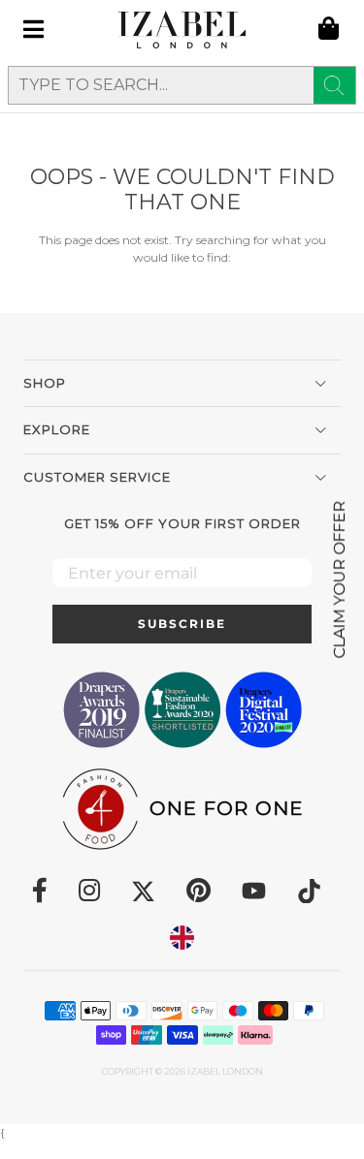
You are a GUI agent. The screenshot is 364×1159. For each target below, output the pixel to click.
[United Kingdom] (182, 937)
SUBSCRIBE (182, 623)
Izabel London (225, 1071)
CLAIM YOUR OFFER (339, 580)
